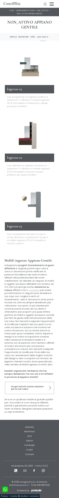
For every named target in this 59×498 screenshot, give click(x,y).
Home (11, 10)
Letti (29, 436)
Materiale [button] (23, 36)
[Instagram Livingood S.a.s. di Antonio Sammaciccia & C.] (43, 470)
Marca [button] (13, 36)
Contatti (29, 454)
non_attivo (42, 10)
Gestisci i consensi (29, 496)
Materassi (29, 431)
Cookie (13, 496)
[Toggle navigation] (52, 4)
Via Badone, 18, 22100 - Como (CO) (29, 465)
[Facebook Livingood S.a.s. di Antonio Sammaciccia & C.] (34, 470)
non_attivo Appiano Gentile (30, 13)
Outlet (29, 449)
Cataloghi (29, 445)
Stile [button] (32, 36)
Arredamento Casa (25, 10)
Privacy (4, 496)
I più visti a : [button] (43, 36)
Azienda (29, 427)
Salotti (29, 440)
